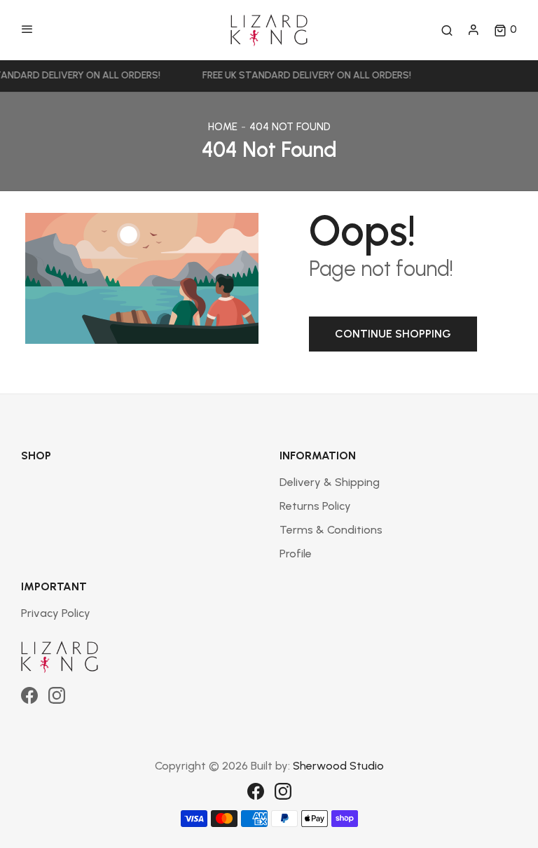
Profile (296, 553)
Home (222, 126)
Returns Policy (315, 506)
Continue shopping (393, 333)
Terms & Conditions (331, 529)
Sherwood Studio (338, 765)
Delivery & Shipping (330, 482)
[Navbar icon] (27, 30)
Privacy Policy (55, 613)
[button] (505, 30)
